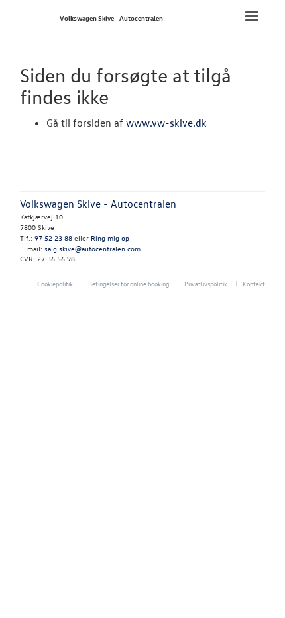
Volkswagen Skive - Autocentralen (111, 18)
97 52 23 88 (53, 238)
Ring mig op (110, 238)
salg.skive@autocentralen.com (92, 248)
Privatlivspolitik (205, 283)
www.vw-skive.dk (166, 122)
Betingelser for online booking (128, 283)
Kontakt (254, 283)
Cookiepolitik (55, 283)
